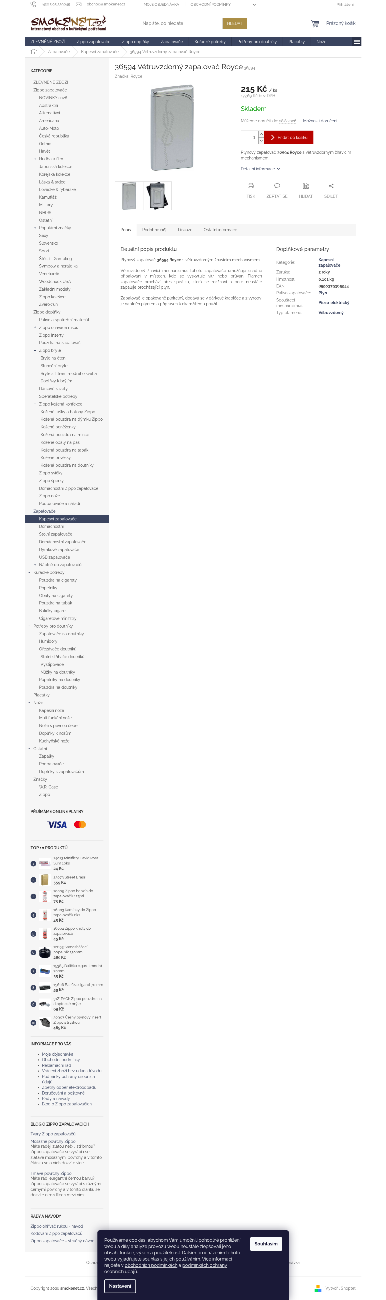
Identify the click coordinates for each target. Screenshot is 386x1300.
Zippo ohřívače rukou (58, 327)
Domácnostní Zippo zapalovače (68, 488)
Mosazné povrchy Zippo (53, 1141)
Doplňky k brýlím (56, 381)
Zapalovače (44, 511)
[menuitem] (48, 41)
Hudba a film (51, 159)
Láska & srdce (52, 182)
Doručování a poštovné (63, 1093)
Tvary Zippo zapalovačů (53, 1134)
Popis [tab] (126, 229)
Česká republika (54, 136)
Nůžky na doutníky (58, 672)
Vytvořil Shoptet (340, 1288)
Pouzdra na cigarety (58, 580)
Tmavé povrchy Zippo (51, 1173)
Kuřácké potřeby (49, 572)
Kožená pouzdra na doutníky (67, 465)
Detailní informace (258, 169)
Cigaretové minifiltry (58, 618)
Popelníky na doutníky (59, 679)
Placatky (41, 695)
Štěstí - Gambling (55, 258)
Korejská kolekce (54, 174)
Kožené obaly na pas (60, 442)
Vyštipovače (52, 664)
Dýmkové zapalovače (59, 549)
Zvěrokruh (48, 304)
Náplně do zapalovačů (60, 564)
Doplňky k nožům (55, 733)
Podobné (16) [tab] (154, 229)
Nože (38, 702)
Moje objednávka (161, 4)
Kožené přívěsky (56, 457)
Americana (49, 120)
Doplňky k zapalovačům (61, 771)
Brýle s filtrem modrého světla (69, 373)
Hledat (235, 23)
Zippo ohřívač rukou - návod (57, 1226)
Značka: (128, 76)
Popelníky (48, 588)
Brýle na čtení (53, 358)
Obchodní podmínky (211, 4)
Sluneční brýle (54, 366)
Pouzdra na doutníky (58, 687)
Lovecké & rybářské (57, 189)
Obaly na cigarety (56, 595)
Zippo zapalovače (50, 90)
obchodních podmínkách (151, 1265)
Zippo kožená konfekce (60, 404)
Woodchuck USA (55, 281)
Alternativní (49, 113)
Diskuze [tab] (185, 229)
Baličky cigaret (53, 610)
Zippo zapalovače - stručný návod (63, 1241)
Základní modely (55, 289)
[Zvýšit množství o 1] (261, 134)
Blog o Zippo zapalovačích (67, 1104)
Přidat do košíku (292, 137)
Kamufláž (48, 197)
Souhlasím (266, 1244)
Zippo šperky (51, 480)
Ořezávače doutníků (57, 649)
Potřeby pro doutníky (53, 626)
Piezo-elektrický (334, 302)
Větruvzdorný (331, 312)
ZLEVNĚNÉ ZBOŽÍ (50, 82)
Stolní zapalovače (55, 534)
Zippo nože (49, 496)
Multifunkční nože (55, 718)
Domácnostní (51, 526)
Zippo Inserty (51, 335)
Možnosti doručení (320, 121)
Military (46, 205)
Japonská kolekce (55, 166)
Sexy (43, 235)
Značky (40, 779)
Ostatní (46, 220)
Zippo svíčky (51, 473)
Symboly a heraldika (58, 266)
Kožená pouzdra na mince (65, 434)
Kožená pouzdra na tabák (64, 450)
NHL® (45, 212)
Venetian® (49, 273)
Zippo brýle (50, 350)
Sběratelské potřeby (58, 396)
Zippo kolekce (52, 297)
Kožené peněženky (58, 427)
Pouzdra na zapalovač (60, 342)
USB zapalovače (54, 557)
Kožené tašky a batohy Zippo (68, 412)
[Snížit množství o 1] (261, 140)
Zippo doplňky (47, 312)
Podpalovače (51, 764)
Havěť (44, 151)
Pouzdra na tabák (55, 603)
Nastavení (120, 1286)
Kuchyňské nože (54, 741)
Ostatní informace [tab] (220, 229)
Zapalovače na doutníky (61, 634)
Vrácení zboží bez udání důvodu (71, 1071)
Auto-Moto (49, 128)
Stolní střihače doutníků (62, 656)
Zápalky (46, 756)
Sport (44, 251)
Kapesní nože (51, 710)
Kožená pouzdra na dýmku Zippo (72, 419)
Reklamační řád (56, 1065)
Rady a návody (56, 1098)
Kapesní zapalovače (58, 519)
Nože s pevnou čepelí (59, 725)
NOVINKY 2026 (53, 97)
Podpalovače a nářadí (59, 503)
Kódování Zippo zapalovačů (56, 1233)
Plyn (323, 293)
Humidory (48, 641)
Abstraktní (48, 105)
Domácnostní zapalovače (62, 542)
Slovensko (48, 243)
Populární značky (55, 227)
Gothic (45, 143)
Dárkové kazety (53, 388)
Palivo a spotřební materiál (64, 319)
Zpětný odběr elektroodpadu (69, 1087)
